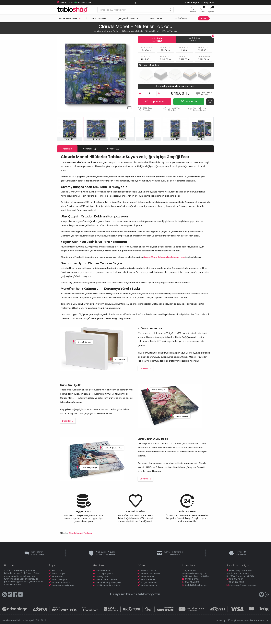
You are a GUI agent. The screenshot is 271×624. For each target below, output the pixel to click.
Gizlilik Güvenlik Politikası (108, 585)
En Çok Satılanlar (149, 582)
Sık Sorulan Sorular (61, 582)
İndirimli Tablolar (149, 585)
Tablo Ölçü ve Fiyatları (63, 585)
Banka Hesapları (59, 579)
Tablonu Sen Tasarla (151, 573)
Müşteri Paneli (103, 570)
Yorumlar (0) (89, 148)
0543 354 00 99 (84, 2)
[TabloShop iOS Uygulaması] (261, 595)
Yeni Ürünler (180, 18)
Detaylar (144, 368)
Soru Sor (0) (113, 148)
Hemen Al (191, 101)
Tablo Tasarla (99, 18)
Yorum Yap (194, 40)
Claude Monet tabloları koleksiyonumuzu (164, 257)
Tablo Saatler (147, 576)
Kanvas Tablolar (149, 570)
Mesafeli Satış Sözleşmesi (109, 582)
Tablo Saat (156, 18)
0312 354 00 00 (66, 2)
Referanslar (57, 576)
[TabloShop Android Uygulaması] (267, 595)
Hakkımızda (57, 570)
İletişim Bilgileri (59, 573)
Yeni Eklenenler (148, 579)
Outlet (203, 18)
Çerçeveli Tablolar (128, 18)
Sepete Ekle (157, 101)
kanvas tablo (136, 594)
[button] (210, 131)
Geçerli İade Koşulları (107, 579)
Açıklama (67, 148)
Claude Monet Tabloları (80, 533)
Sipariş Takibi (207, 2)
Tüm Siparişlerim (105, 573)
